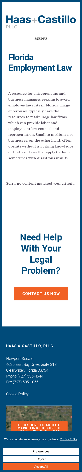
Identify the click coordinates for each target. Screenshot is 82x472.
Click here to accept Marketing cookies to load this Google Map (39, 428)
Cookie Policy (17, 394)
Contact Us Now (41, 293)
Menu (41, 38)
